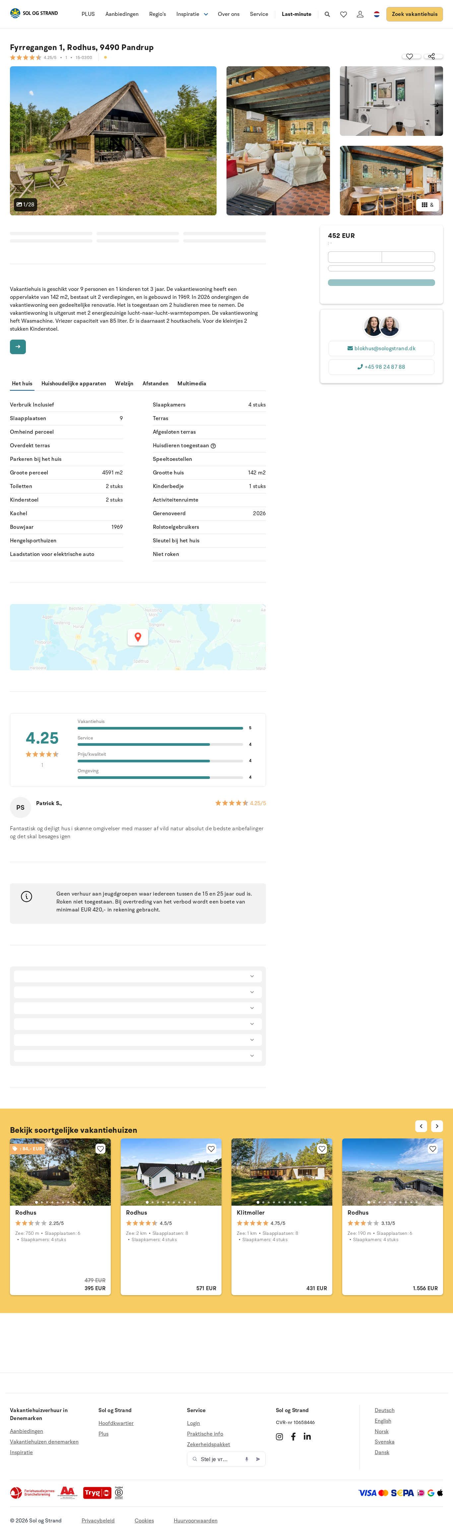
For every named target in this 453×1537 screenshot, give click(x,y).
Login (193, 1423)
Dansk (382, 1452)
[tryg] (99, 1497)
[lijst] (344, 14)
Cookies (144, 1520)
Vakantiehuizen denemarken (44, 1442)
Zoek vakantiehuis (414, 14)
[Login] (360, 14)
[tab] (36, 1202)
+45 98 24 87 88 (385, 367)
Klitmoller (251, 1213)
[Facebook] (293, 1437)
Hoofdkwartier (116, 1423)
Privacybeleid (98, 1520)
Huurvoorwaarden (196, 1520)
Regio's (157, 14)
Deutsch (385, 1410)
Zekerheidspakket (208, 1444)
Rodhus (25, 1213)
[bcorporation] (120, 1497)
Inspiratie (21, 1452)
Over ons (228, 14)
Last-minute (296, 14)
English (383, 1421)
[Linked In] (307, 1437)
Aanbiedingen (122, 14)
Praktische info (205, 1434)
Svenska (385, 1442)
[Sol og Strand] (34, 14)
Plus (103, 1434)
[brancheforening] (33, 1497)
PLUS (88, 14)
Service (259, 14)
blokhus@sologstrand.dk (385, 348)
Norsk (382, 1431)
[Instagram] (279, 1437)
